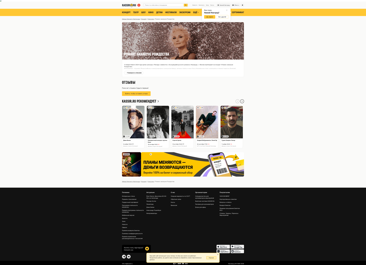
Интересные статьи (128, 196)
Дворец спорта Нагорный (130, 146)
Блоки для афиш (200, 207)
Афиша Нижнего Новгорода (131, 19)
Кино (151, 12)
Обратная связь (176, 199)
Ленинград (149, 204)
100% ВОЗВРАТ (224, 196)
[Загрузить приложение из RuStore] (237, 251)
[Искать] (186, 5)
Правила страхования (129, 199)
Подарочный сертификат (130, 202)
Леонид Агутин (151, 201)
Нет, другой (222, 17)
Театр (136, 12)
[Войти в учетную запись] (242, 5)
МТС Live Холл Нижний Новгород (206, 146)
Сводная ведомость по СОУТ (180, 196)
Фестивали (171, 12)
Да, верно (209, 17)
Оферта (124, 227)
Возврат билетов (225, 205)
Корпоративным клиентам (228, 199)
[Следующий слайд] (242, 101)
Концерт (126, 12)
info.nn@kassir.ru (127, 263)
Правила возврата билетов (131, 230)
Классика (151, 19)
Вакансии (174, 205)
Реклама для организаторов (204, 204)
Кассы (173, 202)
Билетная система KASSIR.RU (204, 201)
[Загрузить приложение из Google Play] (237, 247)
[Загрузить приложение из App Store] (223, 247)
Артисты (125, 218)
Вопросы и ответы (226, 202)
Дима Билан (150, 207)
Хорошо (211, 258)
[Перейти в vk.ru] (129, 257)
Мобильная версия (128, 215)
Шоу (143, 12)
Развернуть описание (134, 73)
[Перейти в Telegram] (124, 257)
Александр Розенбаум (153, 210)
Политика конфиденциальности (132, 233)
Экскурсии (184, 12)
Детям (159, 12)
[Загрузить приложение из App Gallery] (223, 251)
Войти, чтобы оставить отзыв (136, 94)
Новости (124, 224)
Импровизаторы (151, 213)
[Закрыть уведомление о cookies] (217, 254)
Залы (123, 221)
